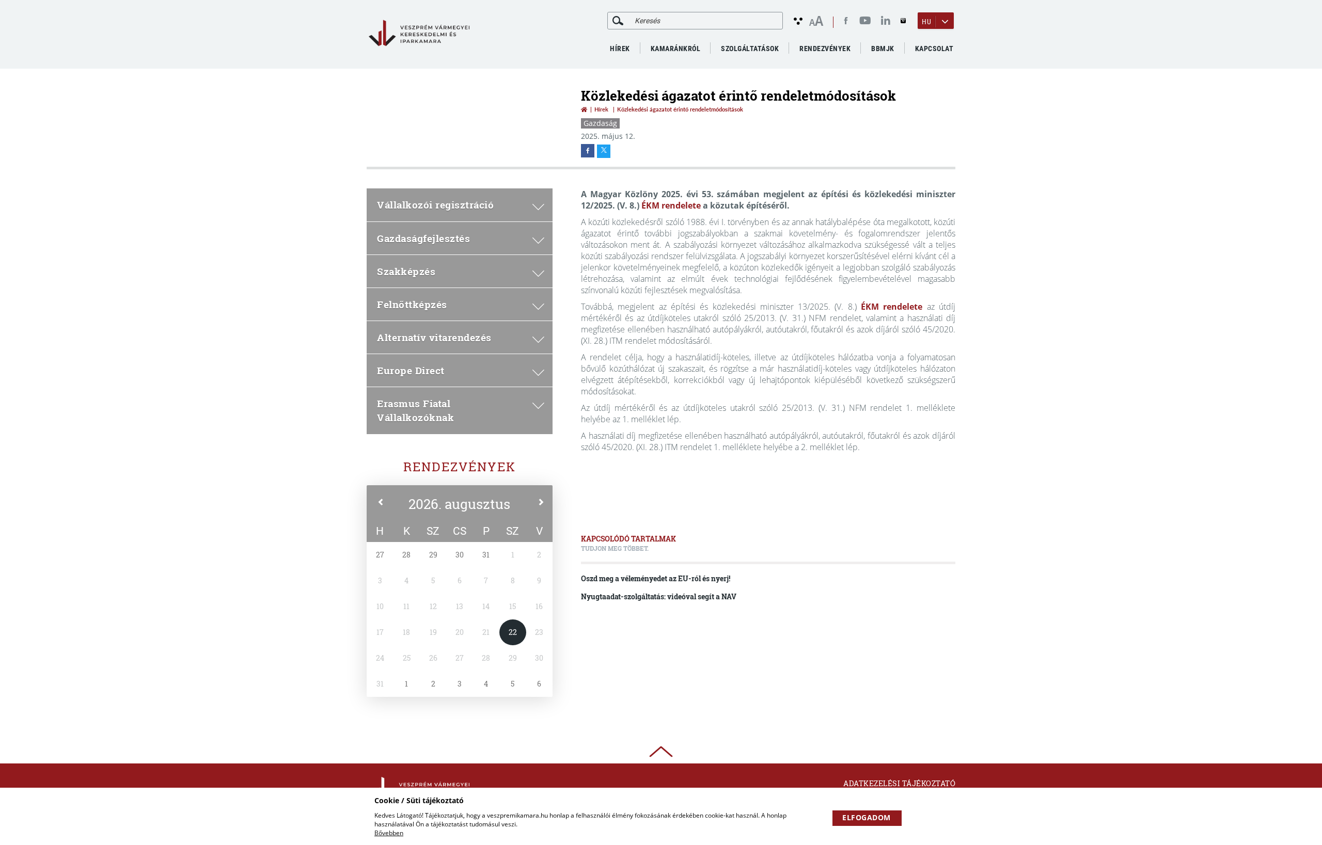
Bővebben (388, 832)
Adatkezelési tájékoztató (899, 783)
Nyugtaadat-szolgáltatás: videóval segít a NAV (658, 596)
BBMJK (882, 48)
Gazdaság (600, 123)
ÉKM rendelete (671, 205)
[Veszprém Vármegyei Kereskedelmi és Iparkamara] (419, 34)
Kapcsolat (934, 48)
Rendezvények (459, 466)
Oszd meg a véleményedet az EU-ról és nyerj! (655, 578)
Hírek (620, 48)
